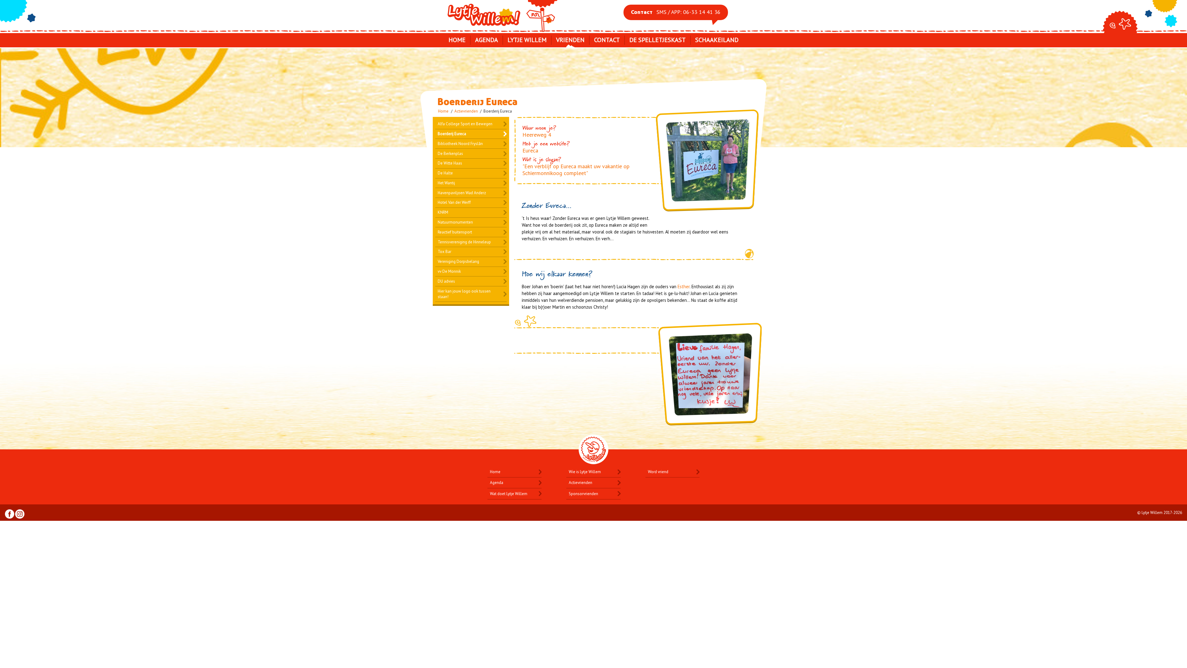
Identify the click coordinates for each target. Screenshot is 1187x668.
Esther (684, 286)
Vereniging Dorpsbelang (458, 261)
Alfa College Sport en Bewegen (465, 123)
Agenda (486, 40)
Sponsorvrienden (583, 493)
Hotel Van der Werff (454, 202)
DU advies (446, 281)
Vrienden (570, 40)
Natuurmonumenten (455, 222)
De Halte (445, 173)
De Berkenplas (450, 153)
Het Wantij (446, 183)
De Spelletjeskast (657, 40)
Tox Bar (444, 251)
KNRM (443, 212)
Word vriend (658, 471)
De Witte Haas (450, 163)
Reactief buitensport (455, 232)
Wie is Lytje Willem (585, 471)
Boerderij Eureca (452, 133)
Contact (607, 40)
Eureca (530, 150)
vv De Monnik (449, 271)
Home (457, 40)
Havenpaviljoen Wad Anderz (462, 192)
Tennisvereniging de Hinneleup (464, 242)
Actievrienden (466, 111)
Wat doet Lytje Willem (508, 493)
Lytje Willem (502, 15)
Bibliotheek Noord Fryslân (460, 143)
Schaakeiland (716, 40)
